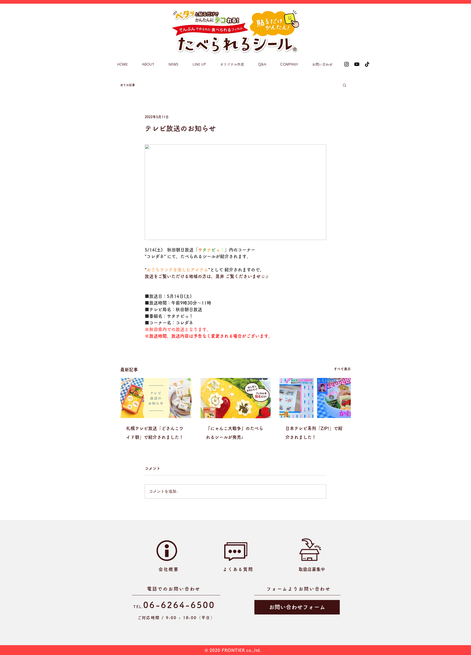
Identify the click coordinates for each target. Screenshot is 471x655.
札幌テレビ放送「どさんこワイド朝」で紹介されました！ (154, 432)
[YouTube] (357, 64)
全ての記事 (127, 85)
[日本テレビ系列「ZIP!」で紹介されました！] (315, 398)
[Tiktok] (367, 64)
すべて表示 (342, 369)
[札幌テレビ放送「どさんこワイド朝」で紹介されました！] (156, 398)
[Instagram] (346, 64)
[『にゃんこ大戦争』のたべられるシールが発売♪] (235, 398)
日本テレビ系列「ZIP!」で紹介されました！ (313, 432)
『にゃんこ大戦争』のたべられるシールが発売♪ (234, 432)
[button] (344, 85)
